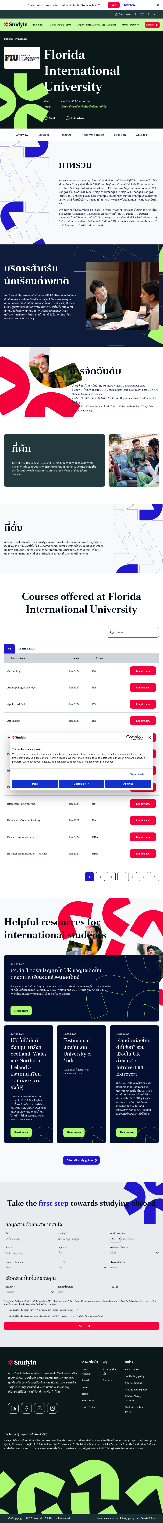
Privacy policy (127, 1518)
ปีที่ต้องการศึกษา (119, 1247)
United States (88, 1407)
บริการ (68, 25)
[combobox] (115, 1239)
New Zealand (88, 1400)
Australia (86, 1380)
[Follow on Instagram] (52, 1408)
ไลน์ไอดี (114, 1287)
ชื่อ (7, 1233)
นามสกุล (63, 1233)
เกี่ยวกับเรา (134, 25)
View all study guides (80, 1160)
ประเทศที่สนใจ (38, 25)
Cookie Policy (148, 1518)
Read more (21, 1010)
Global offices (132, 1369)
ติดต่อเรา (150, 25)
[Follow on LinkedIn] (13, 1408)
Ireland (85, 1393)
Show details (137, 774)
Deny (35, 783)
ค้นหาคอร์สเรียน (57, 25)
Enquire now (143, 671)
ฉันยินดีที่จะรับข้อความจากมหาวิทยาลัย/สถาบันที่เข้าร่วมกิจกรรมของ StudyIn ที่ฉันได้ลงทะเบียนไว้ (56, 1316)
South (52, 118)
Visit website (77, 118)
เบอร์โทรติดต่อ (118, 1233)
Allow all (128, 783)
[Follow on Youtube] (39, 1408)
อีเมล (8, 1247)
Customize (80, 783)
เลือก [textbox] (60, 1252)
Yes (114, 5)
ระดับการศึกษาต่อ (15, 1262)
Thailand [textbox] (9, 1292)
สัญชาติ (62, 1247)
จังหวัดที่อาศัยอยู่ (66, 1287)
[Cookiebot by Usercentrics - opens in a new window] (129, 737)
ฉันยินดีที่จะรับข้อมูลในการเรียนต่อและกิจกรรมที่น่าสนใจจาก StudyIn (43, 1310)
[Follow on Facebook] (26, 1408)
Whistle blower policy (136, 1389)
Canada (85, 1387)
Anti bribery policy (134, 1376)
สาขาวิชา (63, 1262)
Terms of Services (105, 1518)
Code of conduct (133, 1383)
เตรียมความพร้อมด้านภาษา (88, 25)
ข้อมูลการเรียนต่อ (109, 25)
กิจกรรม (125, 25)
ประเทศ (10, 1287)
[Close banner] (150, 737)
